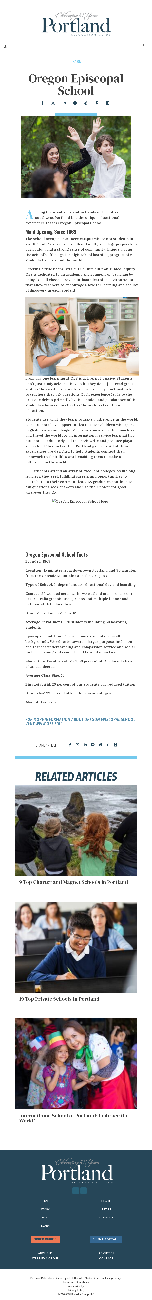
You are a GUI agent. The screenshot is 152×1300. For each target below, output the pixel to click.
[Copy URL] (107, 103)
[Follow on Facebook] (75, 1190)
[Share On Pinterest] (96, 103)
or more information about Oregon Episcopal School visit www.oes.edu (80, 721)
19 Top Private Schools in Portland (59, 998)
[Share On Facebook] (42, 103)
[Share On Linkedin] (64, 103)
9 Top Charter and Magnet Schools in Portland (73, 882)
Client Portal (104, 1239)
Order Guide (43, 1239)
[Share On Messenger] (74, 103)
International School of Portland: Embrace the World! (73, 1118)
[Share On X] (53, 103)
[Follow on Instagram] (83, 1190)
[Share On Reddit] (86, 103)
